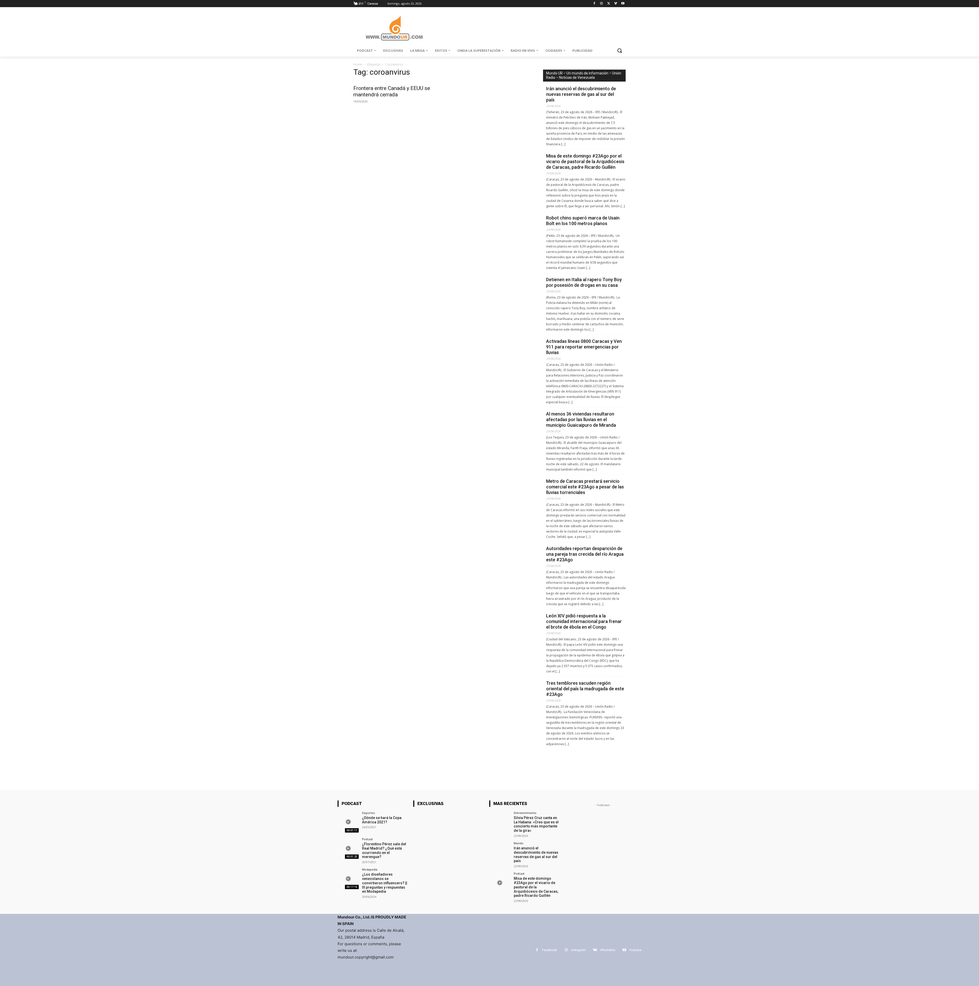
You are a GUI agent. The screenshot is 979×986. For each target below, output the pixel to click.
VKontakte (607, 950)
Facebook (549, 950)
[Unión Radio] (394, 28)
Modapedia (369, 869)
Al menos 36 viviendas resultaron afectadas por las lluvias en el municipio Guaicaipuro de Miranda (581, 419)
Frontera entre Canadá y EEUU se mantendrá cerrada (391, 91)
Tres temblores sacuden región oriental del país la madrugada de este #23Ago (585, 688)
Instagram (578, 950)
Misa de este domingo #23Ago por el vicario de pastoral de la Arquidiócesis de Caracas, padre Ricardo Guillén (585, 161)
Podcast (367, 839)
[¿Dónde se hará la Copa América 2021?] (348, 822)
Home (357, 64)
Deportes (368, 812)
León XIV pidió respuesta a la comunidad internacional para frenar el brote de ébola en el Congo (584, 621)
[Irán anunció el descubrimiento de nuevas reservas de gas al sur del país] (499, 852)
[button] (619, 50)
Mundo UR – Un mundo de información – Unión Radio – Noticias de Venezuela (583, 75)
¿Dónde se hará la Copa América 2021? (382, 820)
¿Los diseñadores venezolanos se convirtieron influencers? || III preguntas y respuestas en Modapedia (384, 882)
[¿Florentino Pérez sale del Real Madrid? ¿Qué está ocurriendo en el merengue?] (348, 848)
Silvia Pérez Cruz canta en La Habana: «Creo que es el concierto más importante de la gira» (536, 824)
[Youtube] (623, 4)
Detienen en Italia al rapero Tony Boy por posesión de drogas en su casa (584, 282)
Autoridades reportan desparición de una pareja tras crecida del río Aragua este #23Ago (585, 554)
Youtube (635, 950)
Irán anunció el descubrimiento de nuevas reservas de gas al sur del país (581, 94)
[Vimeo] (616, 4)
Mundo (518, 843)
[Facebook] (594, 4)
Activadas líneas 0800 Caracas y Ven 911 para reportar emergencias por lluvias (584, 347)
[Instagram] (601, 4)
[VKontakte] (594, 949)
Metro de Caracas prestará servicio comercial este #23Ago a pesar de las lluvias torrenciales (585, 486)
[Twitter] (609, 4)
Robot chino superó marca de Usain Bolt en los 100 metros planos (583, 220)
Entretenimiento (525, 812)
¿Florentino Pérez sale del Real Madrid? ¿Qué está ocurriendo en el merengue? (384, 850)
